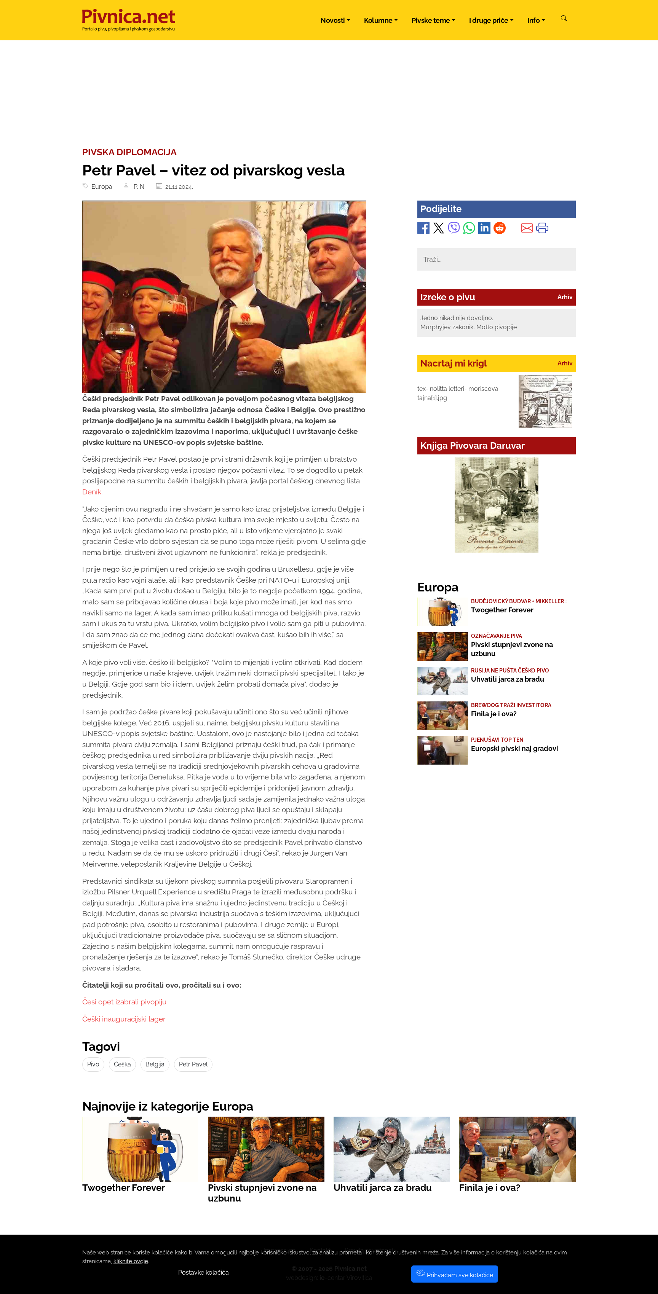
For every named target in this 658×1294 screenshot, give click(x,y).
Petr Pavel (193, 1064)
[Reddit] (500, 230)
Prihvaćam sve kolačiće (459, 1275)
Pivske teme (431, 20)
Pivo (93, 1064)
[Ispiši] (542, 230)
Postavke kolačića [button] (203, 1272)
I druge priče (488, 20)
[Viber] (454, 230)
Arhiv (565, 297)
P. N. (139, 186)
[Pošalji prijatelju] (527, 230)
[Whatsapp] (469, 230)
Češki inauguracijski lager (124, 1019)
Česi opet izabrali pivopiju (124, 1002)
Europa (100, 186)
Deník (91, 492)
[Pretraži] (564, 19)
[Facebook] (423, 230)
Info (533, 20)
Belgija (154, 1064)
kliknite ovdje (130, 1261)
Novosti (333, 20)
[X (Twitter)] (439, 230)
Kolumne (378, 20)
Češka (122, 1064)
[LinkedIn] (484, 230)
